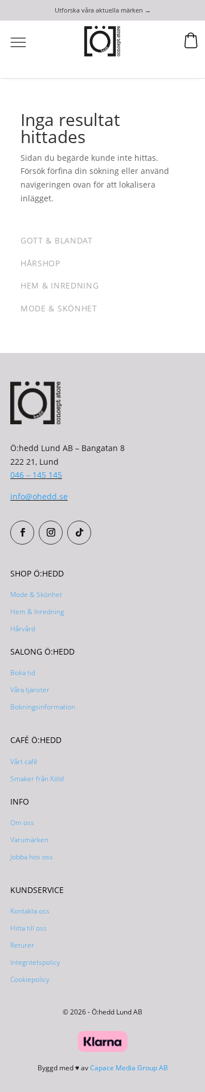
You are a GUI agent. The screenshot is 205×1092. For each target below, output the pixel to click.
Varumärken (29, 840)
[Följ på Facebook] (22, 533)
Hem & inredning (59, 285)
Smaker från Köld (37, 779)
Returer (22, 945)
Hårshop (40, 263)
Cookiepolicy (30, 979)
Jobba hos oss (31, 857)
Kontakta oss (30, 911)
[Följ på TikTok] (79, 533)
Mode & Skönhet (36, 594)
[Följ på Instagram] (51, 533)
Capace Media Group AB (129, 1068)
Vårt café (24, 761)
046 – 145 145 (36, 474)
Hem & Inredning (37, 611)
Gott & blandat (56, 240)
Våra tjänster (30, 690)
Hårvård (22, 629)
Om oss (22, 822)
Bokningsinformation (42, 707)
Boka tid (22, 672)
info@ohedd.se (39, 496)
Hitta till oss (28, 928)
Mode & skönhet (58, 308)
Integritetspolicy (35, 962)
